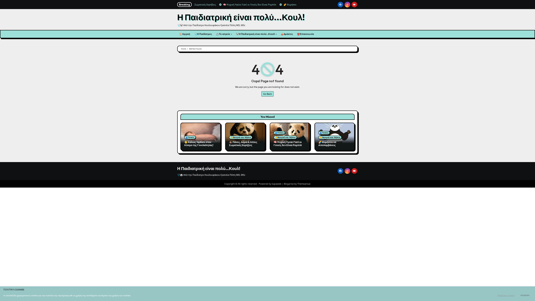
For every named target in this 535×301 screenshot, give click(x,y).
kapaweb (276, 183)
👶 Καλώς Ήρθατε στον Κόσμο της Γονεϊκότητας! (198, 143)
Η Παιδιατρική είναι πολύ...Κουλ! (241, 17)
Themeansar (303, 183)
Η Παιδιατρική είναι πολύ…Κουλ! (208, 168)
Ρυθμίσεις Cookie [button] (506, 295)
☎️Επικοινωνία (305, 34)
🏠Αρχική (184, 34)
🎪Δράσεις (287, 34)
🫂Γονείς (190, 137)
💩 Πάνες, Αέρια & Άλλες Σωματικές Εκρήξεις (243, 143)
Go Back (267, 93)
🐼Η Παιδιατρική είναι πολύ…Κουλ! (255, 34)
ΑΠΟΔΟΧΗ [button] (525, 295)
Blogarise (289, 183)
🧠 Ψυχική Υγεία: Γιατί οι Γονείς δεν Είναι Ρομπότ (288, 143)
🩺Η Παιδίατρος (203, 34)
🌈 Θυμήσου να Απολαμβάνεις (327, 143)
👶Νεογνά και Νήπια (240, 137)
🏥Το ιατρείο (223, 34)
